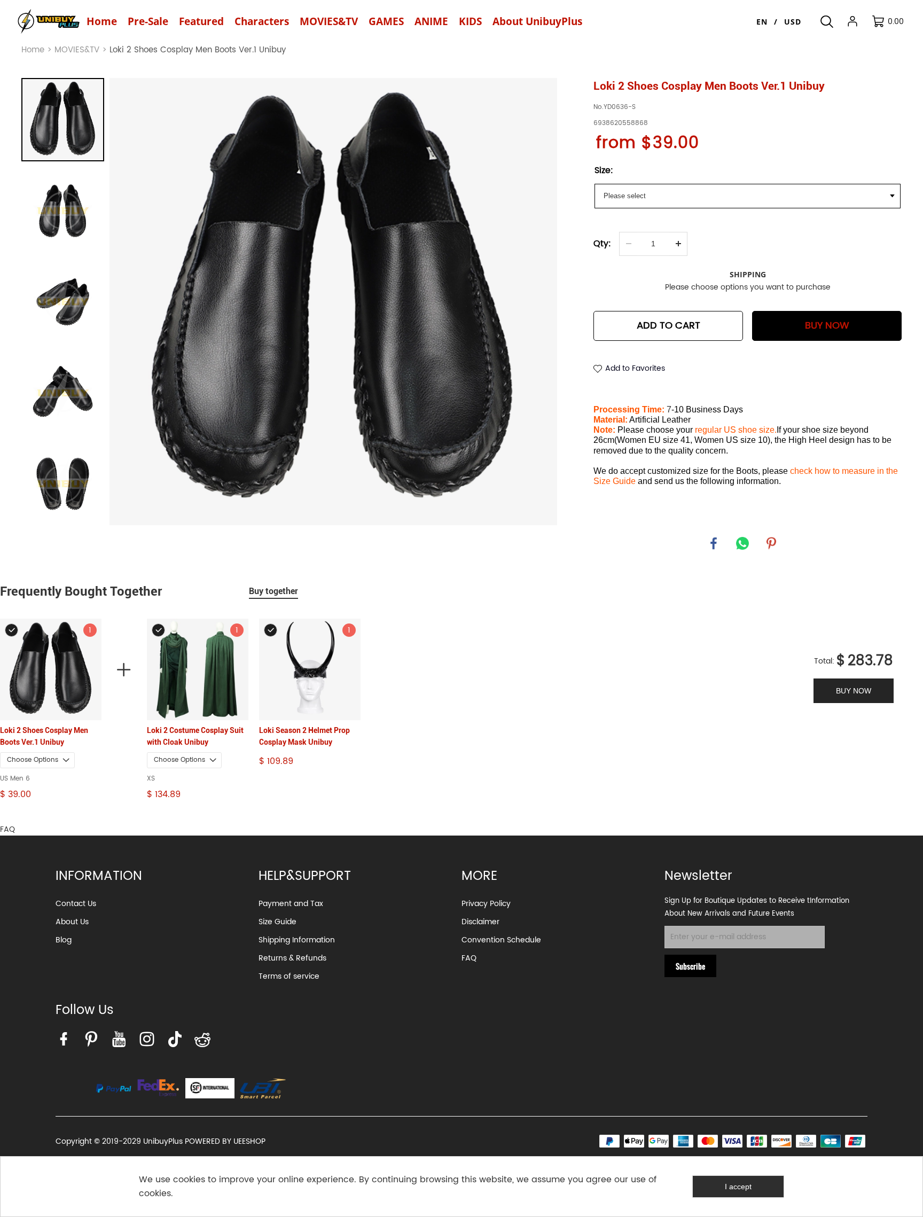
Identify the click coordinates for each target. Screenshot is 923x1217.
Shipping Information (297, 940)
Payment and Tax (291, 904)
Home (32, 50)
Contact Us (76, 904)
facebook (714, 543)
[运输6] (210, 1088)
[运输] (158, 1088)
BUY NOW (827, 325)
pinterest (771, 543)
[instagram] (149, 1041)
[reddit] (205, 1041)
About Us (72, 922)
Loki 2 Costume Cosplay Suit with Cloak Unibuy (195, 736)
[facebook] (66, 1041)
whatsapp (742, 543)
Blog (64, 940)
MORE (479, 876)
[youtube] (121, 1041)
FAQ (469, 958)
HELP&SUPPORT (305, 876)
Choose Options (32, 760)
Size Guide (277, 922)
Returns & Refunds (292, 958)
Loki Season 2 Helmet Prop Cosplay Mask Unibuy (304, 736)
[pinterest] (94, 1041)
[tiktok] (177, 1041)
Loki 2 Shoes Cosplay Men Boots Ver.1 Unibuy (44, 736)
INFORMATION (99, 876)
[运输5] (263, 1088)
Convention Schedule (501, 940)
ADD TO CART (668, 325)
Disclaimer (480, 922)
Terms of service (289, 976)
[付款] (113, 1088)
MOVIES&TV (76, 50)
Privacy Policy (486, 904)
